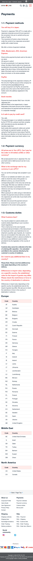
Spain (14, 416)
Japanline (6, 5)
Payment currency (22, 503)
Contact (3, 510)
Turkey (14, 447)
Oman (14, 457)
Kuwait (14, 454)
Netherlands (16, 385)
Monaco (14, 378)
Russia (14, 388)
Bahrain (14, 450)
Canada (14, 474)
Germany (15, 343)
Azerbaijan (15, 308)
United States (16, 471)
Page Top (18, 493)
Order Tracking (5, 524)
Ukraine (14, 420)
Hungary (15, 350)
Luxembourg (16, 374)
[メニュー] (30, 5)
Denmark (15, 329)
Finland (14, 336)
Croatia (14, 322)
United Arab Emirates (19, 437)
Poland (14, 395)
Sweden (14, 413)
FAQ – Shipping (21, 519)
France (14, 339)
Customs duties (21, 505)
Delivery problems (6, 526)
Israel (14, 440)
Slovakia (15, 402)
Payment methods (22, 500)
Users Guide (4, 503)
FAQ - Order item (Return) (24, 526)
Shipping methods (6, 517)
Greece (14, 346)
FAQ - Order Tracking (23, 524)
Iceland (14, 357)
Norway (14, 381)
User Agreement (6, 505)
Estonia (14, 332)
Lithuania (15, 367)
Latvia (14, 364)
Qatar (14, 444)
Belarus (14, 312)
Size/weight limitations (7, 521)
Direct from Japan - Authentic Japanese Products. (15, 2)
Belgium (14, 315)
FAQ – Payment (21, 517)
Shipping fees (5, 519)
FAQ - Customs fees (22, 521)
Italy (13, 353)
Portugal (15, 399)
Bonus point (20, 507)
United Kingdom (17, 423)
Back (13, 493)
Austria (14, 305)
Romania (15, 392)
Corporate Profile (6, 500)
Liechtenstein (16, 371)
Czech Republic (17, 325)
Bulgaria (15, 318)
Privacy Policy (5, 507)
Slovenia (15, 406)
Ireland (14, 360)
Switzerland (16, 409)
